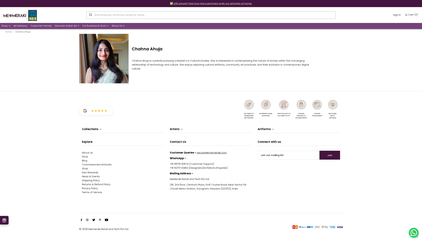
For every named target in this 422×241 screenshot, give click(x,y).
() (413, 14)
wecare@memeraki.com (212, 152)
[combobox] (211, 15)
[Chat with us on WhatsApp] (414, 233)
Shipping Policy (91, 180)
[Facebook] (81, 220)
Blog (84, 160)
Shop (5, 25)
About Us (117, 25)
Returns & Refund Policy (96, 184)
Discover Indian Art (66, 25)
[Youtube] (106, 220)
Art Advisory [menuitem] (20, 25)
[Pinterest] (100, 220)
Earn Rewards (90, 172)
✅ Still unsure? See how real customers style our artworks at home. (211, 3)
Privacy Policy (90, 188)
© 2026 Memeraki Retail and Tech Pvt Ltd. (104, 229)
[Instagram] (87, 220)
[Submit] (90, 14)
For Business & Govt (94, 25)
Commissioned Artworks (97, 164)
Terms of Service (92, 192)
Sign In (397, 15)
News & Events (91, 176)
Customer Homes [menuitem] (41, 25)
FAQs (85, 156)
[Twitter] (93, 220)
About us (87, 152)
